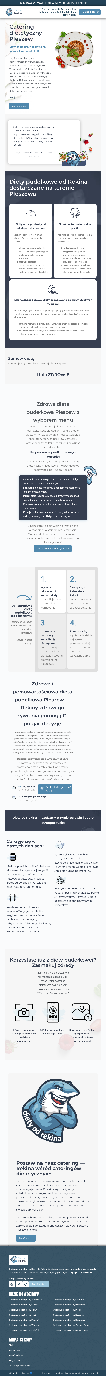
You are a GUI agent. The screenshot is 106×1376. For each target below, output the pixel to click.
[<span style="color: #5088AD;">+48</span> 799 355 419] (14, 787)
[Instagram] (19, 1284)
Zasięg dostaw (68, 9)
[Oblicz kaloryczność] (42, 788)
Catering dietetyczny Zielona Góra (71, 1325)
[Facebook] (12, 1284)
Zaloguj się (14, 1350)
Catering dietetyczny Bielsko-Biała (70, 1330)
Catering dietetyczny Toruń (23, 1309)
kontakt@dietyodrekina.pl (32, 796)
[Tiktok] (25, 1284)
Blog (73, 12)
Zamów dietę (69, 15)
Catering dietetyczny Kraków (24, 1304)
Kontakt (66, 12)
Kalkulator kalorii (47, 12)
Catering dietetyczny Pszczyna (69, 1304)
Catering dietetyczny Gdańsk (24, 1330)
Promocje (55, 9)
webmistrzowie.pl (90, 1373)
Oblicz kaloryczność (58, 787)
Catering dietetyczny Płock (67, 1309)
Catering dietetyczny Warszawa (25, 1299)
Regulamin (14, 1360)
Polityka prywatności (19, 1365)
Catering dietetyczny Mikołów (68, 1299)
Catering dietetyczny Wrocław (24, 1325)
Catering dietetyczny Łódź (22, 1314)
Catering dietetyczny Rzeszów (68, 1314)
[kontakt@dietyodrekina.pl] (14, 797)
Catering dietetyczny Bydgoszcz (70, 1320)
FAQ (59, 12)
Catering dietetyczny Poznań (24, 1320)
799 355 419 (26, 786)
